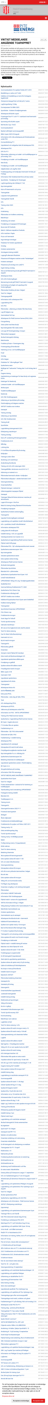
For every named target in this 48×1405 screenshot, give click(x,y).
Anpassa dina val (8, 1396)
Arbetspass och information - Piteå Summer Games (17, 1201)
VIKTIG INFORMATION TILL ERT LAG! (12, 1322)
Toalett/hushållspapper (8, 391)
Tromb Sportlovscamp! (8, 833)
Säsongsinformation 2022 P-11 (11, 808)
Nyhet (3, 840)
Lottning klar (5, 447)
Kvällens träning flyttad (8, 603)
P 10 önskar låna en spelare (9, 725)
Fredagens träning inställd (9, 793)
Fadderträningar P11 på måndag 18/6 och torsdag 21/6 (18, 1301)
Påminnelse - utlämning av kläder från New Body (16, 309)
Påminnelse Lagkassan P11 (9, 1344)
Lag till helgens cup (7, 312)
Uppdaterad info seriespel (9, 744)
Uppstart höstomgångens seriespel (12, 518)
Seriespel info (5, 981)
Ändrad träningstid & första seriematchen (14, 1122)
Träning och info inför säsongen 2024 (13, 466)
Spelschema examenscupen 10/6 (11, 549)
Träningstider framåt (7, 199)
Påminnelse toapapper (8, 334)
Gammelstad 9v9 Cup (8, 315)
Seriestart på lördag (7, 984)
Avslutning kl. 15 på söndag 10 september (14, 1331)
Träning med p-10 (6, 827)
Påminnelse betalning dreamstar (11, 978)
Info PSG (3, 306)
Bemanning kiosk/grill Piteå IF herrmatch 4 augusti (17, 282)
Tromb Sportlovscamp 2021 (10, 1012)
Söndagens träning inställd (9, 252)
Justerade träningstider (8, 994)
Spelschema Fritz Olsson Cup (10, 590)
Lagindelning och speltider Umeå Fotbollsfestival (17, 521)
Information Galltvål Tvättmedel (11, 893)
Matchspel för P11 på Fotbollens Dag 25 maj (15, 1223)
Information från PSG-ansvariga (11, 772)
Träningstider (5, 192)
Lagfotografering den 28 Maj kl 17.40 (13, 183)
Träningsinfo (5, 515)
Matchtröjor (4, 218)
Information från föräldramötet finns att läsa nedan (17, 177)
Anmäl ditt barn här (7, 1378)
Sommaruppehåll (6, 1078)
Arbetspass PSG (6, 148)
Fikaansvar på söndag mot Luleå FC (12, 265)
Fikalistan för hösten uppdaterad (11, 243)
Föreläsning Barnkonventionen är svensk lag (15, 1157)
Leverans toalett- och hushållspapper (13, 384)
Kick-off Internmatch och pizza (11, 189)
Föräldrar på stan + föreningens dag (12, 343)
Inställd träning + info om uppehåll (12, 534)
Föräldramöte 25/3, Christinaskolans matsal (15, 1254)
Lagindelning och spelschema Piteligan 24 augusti (17, 1184)
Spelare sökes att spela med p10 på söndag (15, 962)
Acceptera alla (38, 1401)
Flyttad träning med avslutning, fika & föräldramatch (17, 1338)
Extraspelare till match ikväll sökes (12, 747)
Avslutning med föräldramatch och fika (13, 1166)
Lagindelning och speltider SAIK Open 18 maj (15, 1226)
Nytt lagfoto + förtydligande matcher (12, 1044)
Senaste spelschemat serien (10, 556)
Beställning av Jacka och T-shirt (11, 93)
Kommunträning (6, 1016)
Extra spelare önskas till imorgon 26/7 (13, 1069)
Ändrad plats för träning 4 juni (10, 1372)
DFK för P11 (4, 151)
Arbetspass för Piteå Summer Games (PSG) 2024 (16, 318)
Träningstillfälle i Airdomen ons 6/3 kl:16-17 (15, 469)
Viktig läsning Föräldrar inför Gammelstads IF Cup (17, 906)
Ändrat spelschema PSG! (9, 1195)
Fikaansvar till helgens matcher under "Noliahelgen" (17, 258)
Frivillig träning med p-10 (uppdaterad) (13, 843)
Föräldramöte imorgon (8, 615)
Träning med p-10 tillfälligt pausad (12, 837)
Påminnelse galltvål (7, 647)
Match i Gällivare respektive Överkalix (13, 230)
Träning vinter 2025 (7, 205)
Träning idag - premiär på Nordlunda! (12, 1308)
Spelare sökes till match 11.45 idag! (12, 1081)
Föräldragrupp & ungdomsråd (10, 953)
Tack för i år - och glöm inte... (10, 1264)
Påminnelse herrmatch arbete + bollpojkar (14, 475)
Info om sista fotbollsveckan (10, 862)
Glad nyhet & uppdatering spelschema (13, 959)
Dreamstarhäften (6, 485)
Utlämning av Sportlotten (9, 416)
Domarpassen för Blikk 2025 (10, 107)
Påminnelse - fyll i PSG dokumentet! (12, 731)
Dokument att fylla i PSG (8, 734)
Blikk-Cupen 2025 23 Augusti (10, 134)
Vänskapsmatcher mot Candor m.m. (12, 537)
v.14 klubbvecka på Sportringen (11, 1245)
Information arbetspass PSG (10, 527)
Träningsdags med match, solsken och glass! (15, 1298)
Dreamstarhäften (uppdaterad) (11, 990)
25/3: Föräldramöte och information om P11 (15, 1251)
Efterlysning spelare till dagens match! (13, 1110)
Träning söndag (6, 413)
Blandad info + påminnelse (9, 571)
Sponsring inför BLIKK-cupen (10, 121)
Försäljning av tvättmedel (9, 940)
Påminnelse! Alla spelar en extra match (13, 1056)
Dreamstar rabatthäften (8, 1141)
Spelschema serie (6, 365)
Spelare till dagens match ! (9, 1088)
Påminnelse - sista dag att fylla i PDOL (13, 697)
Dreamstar (4, 650)
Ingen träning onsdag (8, 268)
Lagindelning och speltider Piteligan (12, 1273)
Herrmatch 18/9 (6, 675)
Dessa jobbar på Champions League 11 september (17, 1172)
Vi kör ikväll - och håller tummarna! (12, 1229)
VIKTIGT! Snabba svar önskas (10, 406)
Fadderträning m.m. (7, 728)
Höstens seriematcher (8, 249)
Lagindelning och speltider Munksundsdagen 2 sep (17, 1347)
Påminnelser (5, 890)
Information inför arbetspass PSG (11, 299)
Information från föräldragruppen (11, 896)
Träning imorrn (5, 802)
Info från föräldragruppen (9, 397)
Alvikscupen (5, 387)
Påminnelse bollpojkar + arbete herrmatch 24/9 (16, 479)
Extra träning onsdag (7, 1283)
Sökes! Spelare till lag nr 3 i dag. (11, 1085)
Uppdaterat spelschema (9, 678)
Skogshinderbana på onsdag (10, 769)
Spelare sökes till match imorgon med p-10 (15, 1028)
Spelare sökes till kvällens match (11, 665)
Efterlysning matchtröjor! (9, 431)
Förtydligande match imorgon (10, 669)
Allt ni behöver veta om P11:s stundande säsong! (16, 1248)
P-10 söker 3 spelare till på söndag (12, 931)
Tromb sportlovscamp (8, 621)
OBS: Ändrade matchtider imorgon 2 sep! (14, 1341)
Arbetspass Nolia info (8, 687)
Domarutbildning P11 (7, 142)
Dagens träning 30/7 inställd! (10, 1066)
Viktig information (6, 1003)
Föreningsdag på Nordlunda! (10, 346)
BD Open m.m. (5, 766)
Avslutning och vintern (8, 221)
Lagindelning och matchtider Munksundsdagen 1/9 (17, 1270)
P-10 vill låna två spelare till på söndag (13, 450)
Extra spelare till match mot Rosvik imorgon (15, 937)
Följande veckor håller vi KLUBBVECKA (13, 1325)
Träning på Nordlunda (8, 1107)
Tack (2, 700)
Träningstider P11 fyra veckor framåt (12, 1311)
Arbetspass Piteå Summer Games (12, 562)
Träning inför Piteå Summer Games (12, 716)
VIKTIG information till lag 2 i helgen (12, 903)
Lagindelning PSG (6, 302)
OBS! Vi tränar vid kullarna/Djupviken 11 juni (15, 1369)
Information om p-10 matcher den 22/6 (13, 1094)
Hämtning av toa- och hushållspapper (13, 350)
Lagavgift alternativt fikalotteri (10, 255)
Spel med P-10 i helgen (8, 1129)
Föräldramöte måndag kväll (10, 593)
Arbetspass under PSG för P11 (10, 1305)
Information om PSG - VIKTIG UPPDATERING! (15, 712)
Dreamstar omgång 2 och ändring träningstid (15, 887)
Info (2, 202)
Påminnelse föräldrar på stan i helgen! (13, 290)
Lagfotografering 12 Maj (9, 104)
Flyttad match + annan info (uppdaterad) (14, 899)
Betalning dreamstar (7, 852)
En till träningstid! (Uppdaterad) (11, 956)
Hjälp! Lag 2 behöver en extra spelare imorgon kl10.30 (18, 1103)
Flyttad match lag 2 (7, 1116)
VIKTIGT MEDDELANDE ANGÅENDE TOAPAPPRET (16, 775)
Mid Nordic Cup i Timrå (8, 125)
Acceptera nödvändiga (21, 1401)
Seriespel (4, 409)
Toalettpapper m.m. (7, 799)
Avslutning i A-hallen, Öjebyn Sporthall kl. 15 (15, 1328)
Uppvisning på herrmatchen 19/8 (11, 1279)
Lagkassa (4, 1356)
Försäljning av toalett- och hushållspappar (14, 159)
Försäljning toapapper (8, 508)
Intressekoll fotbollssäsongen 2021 (12, 1009)
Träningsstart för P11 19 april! (10, 1147)
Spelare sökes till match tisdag (11, 1050)
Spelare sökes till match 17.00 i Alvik (12, 950)
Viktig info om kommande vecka (11, 881)
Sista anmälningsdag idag (9, 830)
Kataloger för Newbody (8, 381)
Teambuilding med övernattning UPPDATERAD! (16, 790)
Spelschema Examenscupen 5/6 (11, 756)
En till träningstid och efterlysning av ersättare (15, 1144)
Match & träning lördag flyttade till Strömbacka (16, 505)
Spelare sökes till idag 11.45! (10, 1100)
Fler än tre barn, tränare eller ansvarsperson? (15, 1242)
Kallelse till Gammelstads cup (10, 921)
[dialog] (24, 1392)
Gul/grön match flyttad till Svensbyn (12, 653)
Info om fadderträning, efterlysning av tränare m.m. (17, 1366)
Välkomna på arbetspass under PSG (12, 709)
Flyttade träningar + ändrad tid (10, 488)
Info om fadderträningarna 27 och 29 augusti (15, 1176)
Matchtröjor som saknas (9, 1019)
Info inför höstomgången (9, 279)
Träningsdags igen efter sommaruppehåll (14, 1295)
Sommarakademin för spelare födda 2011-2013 (16, 90)
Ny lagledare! (5, 1125)
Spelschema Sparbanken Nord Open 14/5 (14, 574)
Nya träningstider (6, 552)
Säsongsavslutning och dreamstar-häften (14, 1034)
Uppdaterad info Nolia (8, 681)
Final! (2, 353)
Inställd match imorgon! (8, 972)
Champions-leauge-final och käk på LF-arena (15, 101)
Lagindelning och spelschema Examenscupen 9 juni (17, 1210)
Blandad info (5, 796)
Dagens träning (6, 373)
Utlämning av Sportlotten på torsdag (12, 400)
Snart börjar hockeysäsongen (10, 1334)
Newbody (4, 394)
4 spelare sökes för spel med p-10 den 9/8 (14, 1059)
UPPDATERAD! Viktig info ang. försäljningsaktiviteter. (18, 581)
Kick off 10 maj (6, 1239)
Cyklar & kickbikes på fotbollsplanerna (13, 965)
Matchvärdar (5, 340)
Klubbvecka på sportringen (9, 1000)
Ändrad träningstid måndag (10, 337)
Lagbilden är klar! (6, 1022)
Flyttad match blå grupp (8, 543)
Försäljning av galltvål (8, 662)
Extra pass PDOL (6, 694)
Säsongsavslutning (7, 482)
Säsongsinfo (5, 987)
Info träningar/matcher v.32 (9, 1053)
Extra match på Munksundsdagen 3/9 (13, 656)
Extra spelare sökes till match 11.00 (12, 859)
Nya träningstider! (6, 186)
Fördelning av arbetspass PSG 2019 (12, 1220)
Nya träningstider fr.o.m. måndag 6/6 (12, 753)
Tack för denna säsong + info (10, 1025)
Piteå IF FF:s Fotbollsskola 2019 (11, 1232)
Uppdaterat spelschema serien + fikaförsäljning (16, 763)
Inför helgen (5, 359)
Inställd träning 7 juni (7, 1113)
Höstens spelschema (8, 912)
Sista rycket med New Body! (10, 324)
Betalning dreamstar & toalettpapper (12, 760)
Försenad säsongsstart (8, 811)
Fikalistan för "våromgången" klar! (12, 362)
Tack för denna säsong (8, 631)
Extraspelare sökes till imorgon (11, 868)
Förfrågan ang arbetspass (9, 884)
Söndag (3, 356)
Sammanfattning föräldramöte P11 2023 (14, 587)
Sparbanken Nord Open (8, 778)
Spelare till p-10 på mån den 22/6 (11, 1091)
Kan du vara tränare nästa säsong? (12, 1261)
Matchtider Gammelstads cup (10, 909)
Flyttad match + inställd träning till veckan (14, 943)
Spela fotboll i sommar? (8, 1319)
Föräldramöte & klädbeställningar (11, 821)
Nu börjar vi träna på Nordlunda (11, 968)
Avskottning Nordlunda (8, 463)
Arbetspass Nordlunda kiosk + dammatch (14, 918)
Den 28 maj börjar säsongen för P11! (12, 1375)
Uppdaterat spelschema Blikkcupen (12, 659)
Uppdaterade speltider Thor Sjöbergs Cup (14, 1289)
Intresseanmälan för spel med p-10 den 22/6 (15, 1097)
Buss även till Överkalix (8, 227)
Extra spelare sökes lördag (9, 559)
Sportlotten (4, 425)
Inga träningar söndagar (8, 239)
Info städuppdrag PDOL (8, 703)
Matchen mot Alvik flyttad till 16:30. (12, 946)
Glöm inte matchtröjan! (8, 1286)
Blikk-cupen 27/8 (6, 672)
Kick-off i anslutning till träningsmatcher (13, 438)
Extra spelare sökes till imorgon (11, 877)
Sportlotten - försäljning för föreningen (13, 180)
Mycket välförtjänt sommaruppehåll (12, 131)
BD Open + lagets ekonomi (9, 722)
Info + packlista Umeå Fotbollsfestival (13, 524)
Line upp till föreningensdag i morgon (13, 331)
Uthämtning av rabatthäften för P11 (12, 1276)
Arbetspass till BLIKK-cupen (10, 113)
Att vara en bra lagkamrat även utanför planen (15, 628)
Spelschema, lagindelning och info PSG (13, 1198)
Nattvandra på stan (7, 1154)
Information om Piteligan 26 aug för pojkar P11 (16, 1353)
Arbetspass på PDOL (7, 706)
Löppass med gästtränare (9, 196)
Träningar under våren (8, 457)
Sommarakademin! (7, 128)
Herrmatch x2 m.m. (7, 637)
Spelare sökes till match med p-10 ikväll (13, 1031)
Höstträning (4, 211)
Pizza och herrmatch (7, 236)
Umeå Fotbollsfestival (8, 578)
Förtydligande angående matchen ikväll (13, 750)
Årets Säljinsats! (6, 818)
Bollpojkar (4, 453)
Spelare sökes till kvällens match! (11, 1041)
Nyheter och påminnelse (8, 1135)
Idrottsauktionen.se (7, 1160)
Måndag (3, 444)
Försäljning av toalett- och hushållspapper (14, 166)
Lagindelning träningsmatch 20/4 (11, 428)
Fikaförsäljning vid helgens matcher (12, 403)
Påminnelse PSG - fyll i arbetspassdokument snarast (17, 546)
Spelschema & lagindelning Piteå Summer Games (17, 540)
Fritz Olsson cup (6, 612)
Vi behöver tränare (7, 1257)
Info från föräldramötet (8, 419)
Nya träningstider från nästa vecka (12, 328)
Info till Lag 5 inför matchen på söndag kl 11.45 (16, 1063)
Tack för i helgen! (6, 293)
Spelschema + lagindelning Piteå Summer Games (16, 719)
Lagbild (3, 1038)
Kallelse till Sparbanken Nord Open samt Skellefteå (17, 599)
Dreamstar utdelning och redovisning (13, 1138)
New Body (4, 162)
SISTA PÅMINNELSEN (8, 691)
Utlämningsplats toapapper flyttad (12, 491)
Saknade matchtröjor (7, 625)
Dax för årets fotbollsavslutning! (11, 634)
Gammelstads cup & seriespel (10, 915)
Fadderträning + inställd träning (11, 738)
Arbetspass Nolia (6, 276)
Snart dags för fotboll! (8, 618)
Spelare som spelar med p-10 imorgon (13, 924)
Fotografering (5, 321)
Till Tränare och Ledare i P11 (10, 1363)
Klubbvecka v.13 (6, 1151)
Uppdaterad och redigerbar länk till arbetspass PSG (17, 145)
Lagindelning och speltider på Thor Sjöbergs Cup (16, 1292)
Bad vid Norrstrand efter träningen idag (13, 928)
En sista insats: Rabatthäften (10, 1169)
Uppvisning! (5, 1207)
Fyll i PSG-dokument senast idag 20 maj (13, 1217)
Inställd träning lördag (8, 997)
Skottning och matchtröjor (9, 460)
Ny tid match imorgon (8, 640)
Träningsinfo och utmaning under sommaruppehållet (18, 934)
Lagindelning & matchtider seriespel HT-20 (14, 1075)
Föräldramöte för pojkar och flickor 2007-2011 (16, 824)
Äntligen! (4, 815)
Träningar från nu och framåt (10, 1214)
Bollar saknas (5, 846)
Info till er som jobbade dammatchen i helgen (15, 871)
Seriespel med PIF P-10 (8, 1132)
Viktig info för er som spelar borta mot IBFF (15, 1047)
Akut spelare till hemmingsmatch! (11, 855)
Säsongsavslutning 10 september (12, 1267)
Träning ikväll (5, 422)
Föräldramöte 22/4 (7, 441)
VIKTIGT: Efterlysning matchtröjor (11, 1204)
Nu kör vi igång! (6, 1006)
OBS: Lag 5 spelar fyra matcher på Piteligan (14, 1350)
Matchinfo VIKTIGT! (7, 975)
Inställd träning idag (7, 1072)
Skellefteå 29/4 (6, 584)
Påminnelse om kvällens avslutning (12, 214)
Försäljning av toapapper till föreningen (13, 224)
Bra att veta (4, 874)
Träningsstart (5, 606)
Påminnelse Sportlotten (8, 568)
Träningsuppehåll (6, 296)
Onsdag (3, 246)
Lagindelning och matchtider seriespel (13, 1119)
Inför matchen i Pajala (8, 233)
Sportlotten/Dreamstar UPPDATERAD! (13, 609)
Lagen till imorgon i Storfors (10, 502)
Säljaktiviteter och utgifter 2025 (11, 169)
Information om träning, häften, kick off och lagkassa (18, 1235)
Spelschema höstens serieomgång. (12, 512)
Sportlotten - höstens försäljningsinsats (13, 110)
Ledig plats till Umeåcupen (9, 530)
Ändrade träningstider (8, 565)
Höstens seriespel (7, 261)
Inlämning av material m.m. (9, 472)
